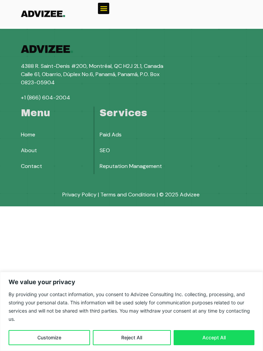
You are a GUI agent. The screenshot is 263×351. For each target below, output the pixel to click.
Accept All (214, 337)
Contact (31, 166)
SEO (105, 150)
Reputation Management (131, 166)
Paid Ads (111, 134)
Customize (49, 337)
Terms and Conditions (127, 194)
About (29, 150)
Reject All (131, 337)
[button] (103, 8)
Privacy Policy (79, 194)
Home (28, 134)
